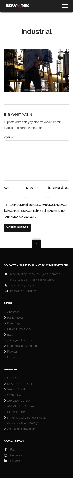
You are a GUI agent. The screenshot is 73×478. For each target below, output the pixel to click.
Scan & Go (14, 395)
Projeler (12, 351)
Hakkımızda (15, 317)
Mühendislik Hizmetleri (22, 345)
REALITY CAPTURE (20, 383)
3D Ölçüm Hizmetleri (21, 340)
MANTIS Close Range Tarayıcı (27, 417)
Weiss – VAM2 (16, 389)
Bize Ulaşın (14, 323)
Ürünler (12, 357)
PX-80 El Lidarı (17, 412)
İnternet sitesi (58, 187)
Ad (6, 187)
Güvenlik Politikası (19, 329)
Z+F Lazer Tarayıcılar (21, 428)
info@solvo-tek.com (23, 290)
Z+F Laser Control (18, 400)
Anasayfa (13, 312)
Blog (10, 334)
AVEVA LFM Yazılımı (21, 406)
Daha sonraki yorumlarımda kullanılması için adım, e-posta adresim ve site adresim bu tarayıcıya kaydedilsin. (35, 211)
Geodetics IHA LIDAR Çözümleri (28, 423)
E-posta (32, 187)
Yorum (9, 137)
